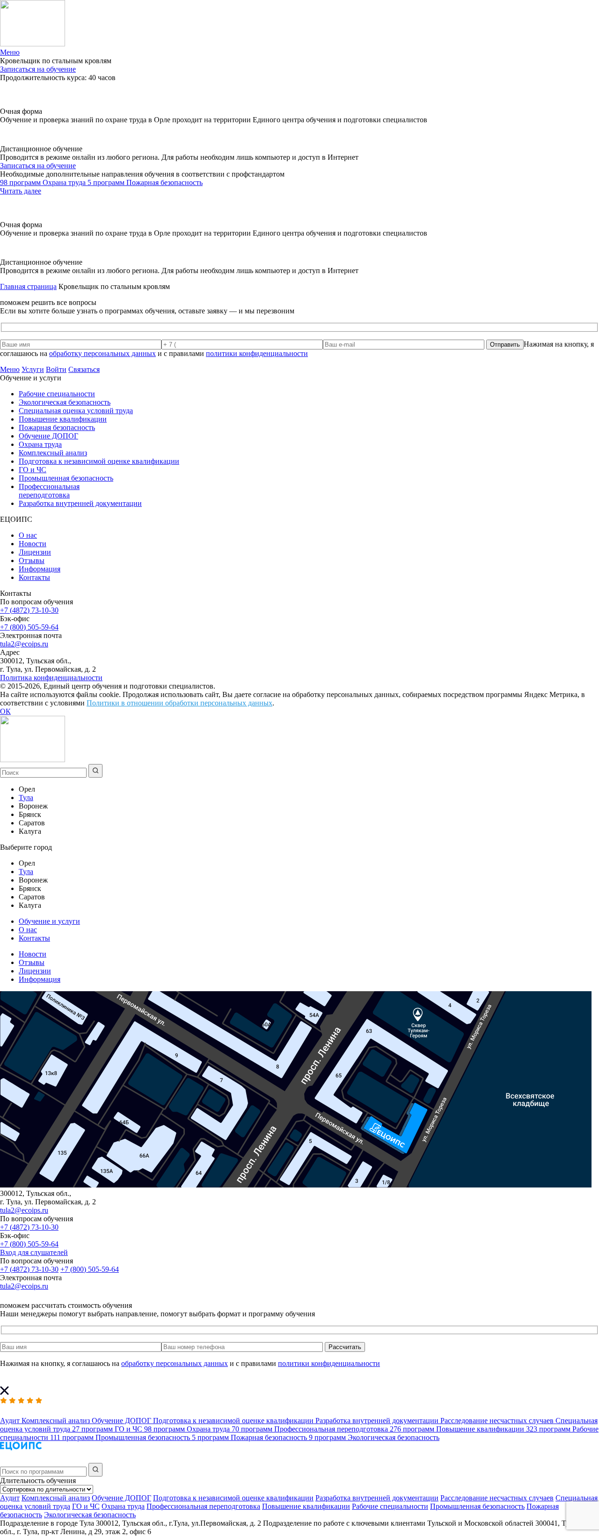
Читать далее (20, 191)
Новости (32, 544)
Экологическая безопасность (64, 402)
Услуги (33, 369)
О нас (28, 535)
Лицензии (35, 552)
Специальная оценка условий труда (76, 411)
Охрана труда (40, 444)
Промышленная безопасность (66, 478)
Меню (10, 369)
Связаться (84, 369)
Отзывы (31, 560)
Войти (56, 369)
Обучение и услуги (49, 921)
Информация (39, 569)
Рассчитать (345, 1346)
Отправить (505, 344)
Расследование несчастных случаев (497, 1498)
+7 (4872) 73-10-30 (29, 610)
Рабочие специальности (57, 394)
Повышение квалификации (63, 419)
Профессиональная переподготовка (49, 490)
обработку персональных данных (102, 353)
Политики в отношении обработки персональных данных (179, 703)
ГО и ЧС (32, 470)
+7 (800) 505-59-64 (29, 627)
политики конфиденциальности (257, 353)
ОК (5, 711)
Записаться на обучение (38, 69)
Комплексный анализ (53, 453)
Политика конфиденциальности (51, 678)
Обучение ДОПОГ (48, 436)
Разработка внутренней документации (80, 503)
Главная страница (28, 286)
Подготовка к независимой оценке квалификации (99, 461)
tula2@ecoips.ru (24, 644)
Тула (26, 797)
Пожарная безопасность (57, 427)
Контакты (34, 577)
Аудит (10, 1498)
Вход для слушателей (34, 1252)
